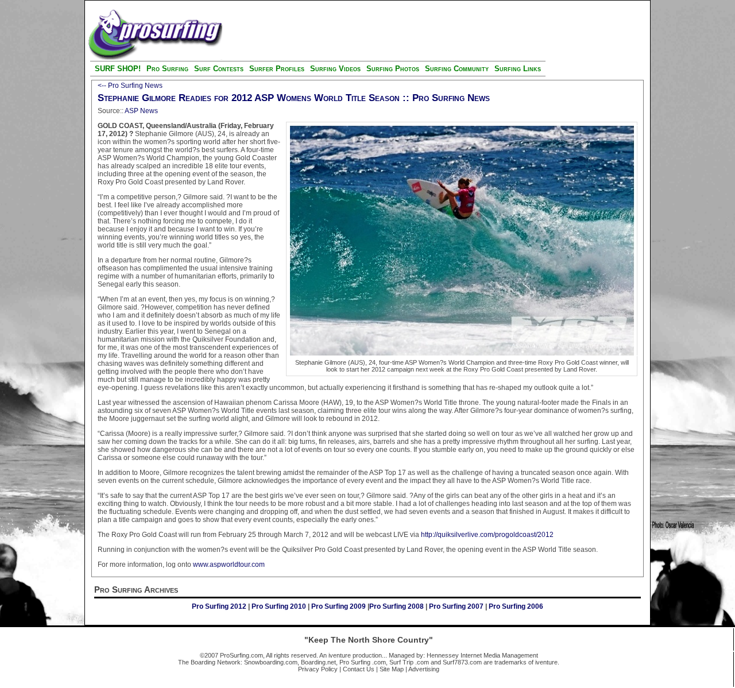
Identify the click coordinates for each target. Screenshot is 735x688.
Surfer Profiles (276, 68)
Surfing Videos (336, 68)
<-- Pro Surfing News (130, 86)
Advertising (423, 669)
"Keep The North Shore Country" (368, 639)
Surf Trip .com (409, 662)
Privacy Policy (318, 669)
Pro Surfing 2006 (516, 606)
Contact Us (358, 669)
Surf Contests (218, 68)
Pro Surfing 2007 (456, 606)
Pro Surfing (167, 68)
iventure (339, 655)
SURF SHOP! (118, 68)
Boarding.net (318, 662)
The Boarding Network (209, 662)
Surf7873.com (462, 662)
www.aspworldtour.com (229, 565)
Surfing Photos (392, 68)
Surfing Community (457, 68)
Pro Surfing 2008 (397, 606)
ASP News (141, 111)
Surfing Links (517, 68)
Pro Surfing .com (362, 662)
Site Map (392, 669)
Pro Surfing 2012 (220, 606)
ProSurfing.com (241, 655)
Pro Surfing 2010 (280, 606)
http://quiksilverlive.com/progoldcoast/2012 (487, 535)
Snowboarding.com (270, 662)
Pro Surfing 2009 (339, 606)
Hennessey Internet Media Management (482, 655)
